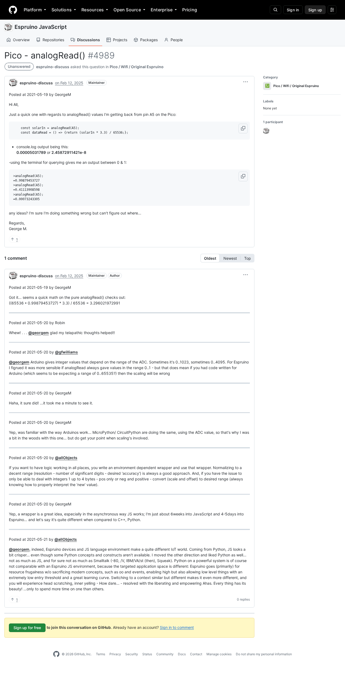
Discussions (88, 39)
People (177, 39)
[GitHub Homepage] (56, 654)
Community (165, 654)
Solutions (61, 9)
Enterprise (161, 9)
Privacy (115, 654)
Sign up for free (27, 627)
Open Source (127, 9)
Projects (120, 39)
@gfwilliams (66, 352)
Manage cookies (219, 654)
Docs (182, 654)
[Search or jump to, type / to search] (275, 9)
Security (131, 654)
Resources (92, 9)
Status (147, 654)
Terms (100, 654)
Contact (196, 654)
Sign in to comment (177, 627)
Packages (149, 39)
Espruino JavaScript (41, 27)
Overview (21, 39)
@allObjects (66, 457)
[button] (245, 82)
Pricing (189, 9)
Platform (33, 9)
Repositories (53, 39)
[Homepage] (13, 9)
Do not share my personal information (264, 654)
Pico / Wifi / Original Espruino (137, 66)
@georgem (38, 332)
